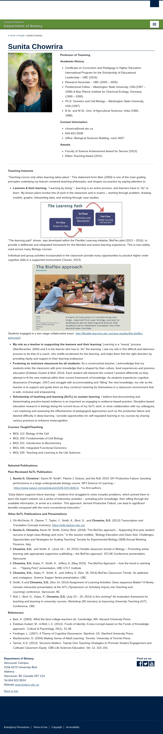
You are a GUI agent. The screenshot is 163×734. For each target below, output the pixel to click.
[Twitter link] (145, 665)
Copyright (56, 727)
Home (13, 35)
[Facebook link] (139, 665)
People (21, 35)
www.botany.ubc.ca (27, 684)
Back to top (11, 691)
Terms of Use (40, 727)
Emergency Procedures (16, 727)
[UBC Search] (154, 5)
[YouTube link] (151, 665)
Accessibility (72, 727)
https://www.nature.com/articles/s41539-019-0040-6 (46, 487)
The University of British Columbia (70, 8)
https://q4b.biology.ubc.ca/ (68, 525)
